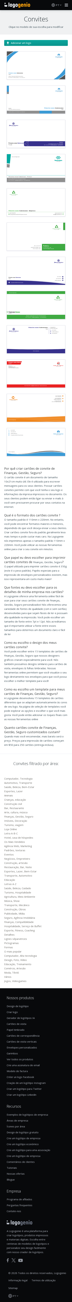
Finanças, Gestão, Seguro (18, 816)
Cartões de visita (16, 1024)
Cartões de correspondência (23, 1035)
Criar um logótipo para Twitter (24, 1088)
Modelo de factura (17, 1071)
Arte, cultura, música (15, 812)
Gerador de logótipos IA (21, 1018)
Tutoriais (12, 1167)
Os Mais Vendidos (14, 841)
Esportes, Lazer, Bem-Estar (20, 871)
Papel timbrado (15, 1029)
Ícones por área (16, 1126)
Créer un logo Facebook (20, 1077)
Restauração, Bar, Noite (18, 867)
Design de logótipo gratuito (23, 1132)
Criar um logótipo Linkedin (21, 1094)
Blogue (11, 1179)
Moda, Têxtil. (11, 972)
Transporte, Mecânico (16, 905)
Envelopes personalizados (22, 1047)
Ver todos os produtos (20, 1059)
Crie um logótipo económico (23, 1144)
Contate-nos (14, 1211)
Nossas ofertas (16, 1173)
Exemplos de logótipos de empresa (27, 1114)
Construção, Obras (15, 909)
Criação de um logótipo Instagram (26, 1083)
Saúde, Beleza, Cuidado (17, 888)
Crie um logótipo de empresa (23, 1138)
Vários (7, 976)
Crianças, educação (15, 799)
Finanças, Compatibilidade (19, 922)
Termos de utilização (43, 1280)
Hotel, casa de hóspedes (18, 837)
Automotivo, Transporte (18, 782)
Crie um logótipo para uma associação (28, 1150)
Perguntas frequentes (19, 1205)
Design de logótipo (18, 1006)
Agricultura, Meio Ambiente (19, 896)
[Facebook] (8, 1260)
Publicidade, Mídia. (14, 913)
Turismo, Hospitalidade (17, 892)
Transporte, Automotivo (18, 875)
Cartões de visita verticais (22, 1041)
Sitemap (13, 1288)
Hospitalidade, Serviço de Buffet (23, 926)
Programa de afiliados (19, 1199)
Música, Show (12, 901)
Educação (9, 879)
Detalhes (9, 934)
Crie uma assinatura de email (23, 1065)
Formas (8, 947)
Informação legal (17, 1280)
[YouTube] (20, 1260)
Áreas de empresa (17, 1120)
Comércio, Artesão (15, 968)
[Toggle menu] (65, 5)
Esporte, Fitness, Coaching (19, 930)
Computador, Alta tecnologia (20, 955)
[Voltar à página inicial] (17, 5)
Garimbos (12, 1053)
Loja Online (10, 829)
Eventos (9, 854)
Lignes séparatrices (15, 938)
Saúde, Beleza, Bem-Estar (19, 787)
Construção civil (13, 804)
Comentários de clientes (21, 1162)
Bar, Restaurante (14, 808)
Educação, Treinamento (17, 964)
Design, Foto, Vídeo (15, 960)
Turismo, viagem (13, 825)
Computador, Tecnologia (18, 778)
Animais (8, 795)
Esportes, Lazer (13, 791)
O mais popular (13, 951)
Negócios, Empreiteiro (17, 858)
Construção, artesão (16, 863)
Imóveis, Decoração (15, 820)
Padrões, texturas (14, 850)
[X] (14, 1260)
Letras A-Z (10, 884)
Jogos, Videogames (15, 981)
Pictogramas (11, 943)
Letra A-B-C (11, 833)
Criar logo (12, 1012)
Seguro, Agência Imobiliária (19, 917)
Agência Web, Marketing (18, 846)
